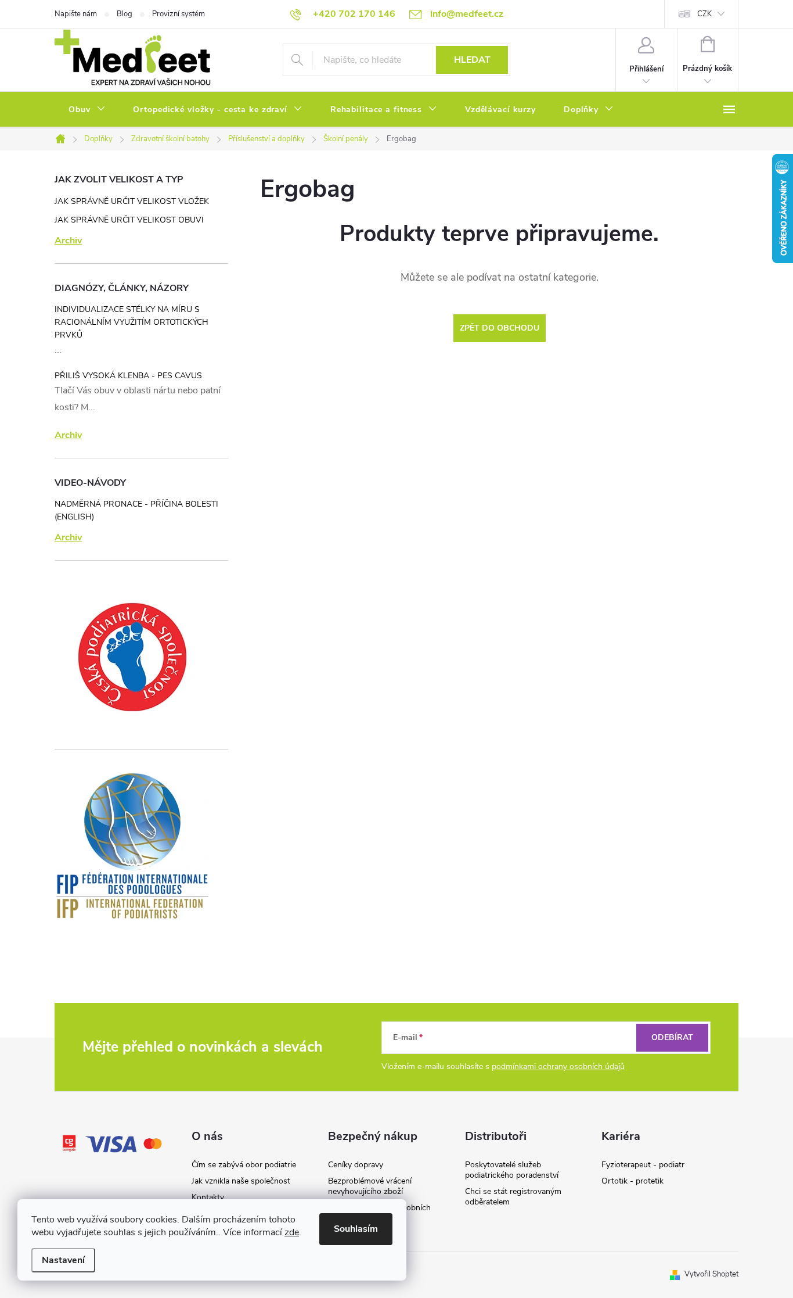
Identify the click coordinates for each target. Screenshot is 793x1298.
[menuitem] (87, 110)
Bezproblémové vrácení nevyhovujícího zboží (370, 1186)
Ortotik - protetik (632, 1180)
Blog (124, 14)
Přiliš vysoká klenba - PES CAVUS (128, 375)
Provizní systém (178, 14)
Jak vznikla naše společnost (241, 1180)
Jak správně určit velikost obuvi (129, 219)
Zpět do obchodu (499, 328)
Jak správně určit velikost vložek (132, 201)
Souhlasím (356, 1228)
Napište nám (76, 14)
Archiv (68, 240)
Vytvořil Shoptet (711, 1274)
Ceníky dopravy (355, 1164)
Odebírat (672, 1037)
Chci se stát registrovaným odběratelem (513, 1196)
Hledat (472, 59)
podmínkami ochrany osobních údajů (558, 1066)
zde (291, 1232)
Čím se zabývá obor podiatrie (244, 1164)
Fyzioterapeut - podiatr (642, 1164)
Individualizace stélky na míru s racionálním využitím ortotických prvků (131, 322)
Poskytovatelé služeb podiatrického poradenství (511, 1170)
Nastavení (63, 1260)
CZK (704, 14)
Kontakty (208, 1197)
